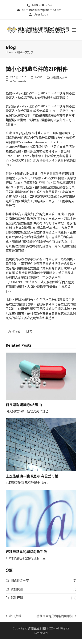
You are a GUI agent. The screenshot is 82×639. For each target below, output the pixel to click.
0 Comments (18, 81)
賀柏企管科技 (37, 628)
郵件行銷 (17, 598)
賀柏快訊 (17, 589)
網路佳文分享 (59, 77)
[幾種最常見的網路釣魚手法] (41, 518)
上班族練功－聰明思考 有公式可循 (32, 476)
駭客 (29, 331)
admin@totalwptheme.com (41, 10)
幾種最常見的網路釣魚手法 (26, 551)
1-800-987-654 (42, 5)
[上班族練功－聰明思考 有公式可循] (41, 444)
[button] (74, 30)
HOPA (38, 77)
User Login (41, 14)
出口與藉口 (15, 616)
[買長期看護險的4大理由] (41, 376)
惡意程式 (14, 331)
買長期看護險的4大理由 (24, 404)
